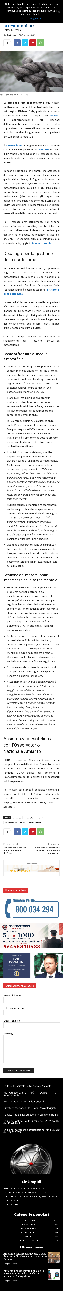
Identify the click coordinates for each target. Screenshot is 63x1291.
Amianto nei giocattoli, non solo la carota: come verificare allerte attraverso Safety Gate (23, 1273)
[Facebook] (17, 42)
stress (22, 822)
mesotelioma (14, 145)
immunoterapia (41, 243)
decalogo (17, 818)
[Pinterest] (32, 42)
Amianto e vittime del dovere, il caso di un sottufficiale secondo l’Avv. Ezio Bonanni (25, 1256)
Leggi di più (36, 18)
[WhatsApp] (40, 42)
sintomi (42, 818)
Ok (22, 18)
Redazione (11, 35)
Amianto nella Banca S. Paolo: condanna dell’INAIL (15, 851)
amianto (43, 149)
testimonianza (34, 822)
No (26, 18)
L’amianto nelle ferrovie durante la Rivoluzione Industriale (47, 851)
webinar (55, 115)
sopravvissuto (11, 822)
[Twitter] (25, 42)
